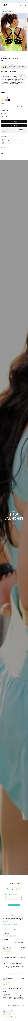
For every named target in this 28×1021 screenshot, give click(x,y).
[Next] (25, 1)
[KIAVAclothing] (4, 5)
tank (15, 936)
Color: (6, 97)
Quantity (3, 114)
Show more (5, 939)
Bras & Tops (10, 10)
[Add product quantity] (6, 116)
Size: (3, 103)
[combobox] (19, 942)
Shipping (3, 136)
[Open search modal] (20, 5)
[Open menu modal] (23, 5)
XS (3, 106)
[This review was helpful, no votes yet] (21, 973)
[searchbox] (8, 930)
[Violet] (5, 100)
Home (3, 10)
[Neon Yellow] (2, 100)
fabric (11, 936)
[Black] (8, 100)
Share (4, 147)
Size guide (5, 110)
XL (17, 106)
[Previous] (2, 1)
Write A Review (14, 905)
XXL (22, 106)
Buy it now (14, 125)
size (4, 936)
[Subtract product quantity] (2, 116)
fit (7, 936)
